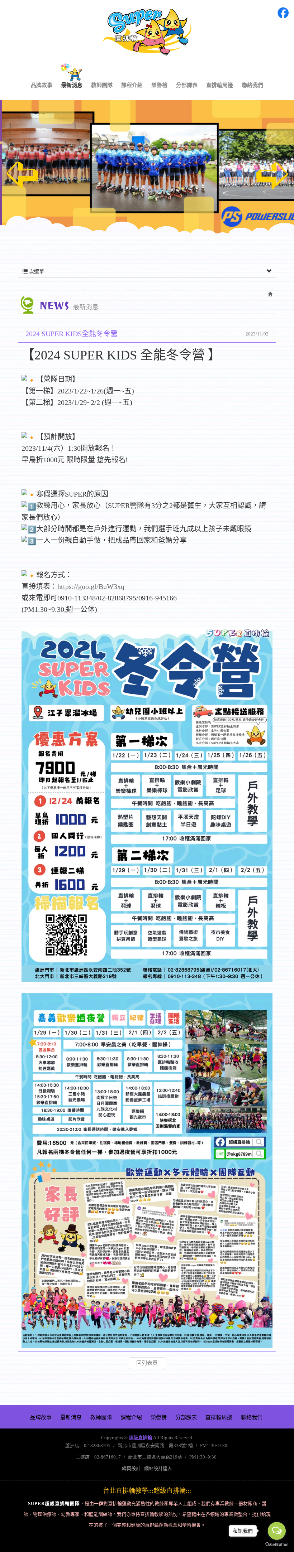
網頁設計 (131, 1468)
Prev (22, 175)
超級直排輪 (147, 32)
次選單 (36, 271)
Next (272, 175)
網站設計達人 (158, 1468)
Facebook (283, 13)
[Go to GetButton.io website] (276, 1544)
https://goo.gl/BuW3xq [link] (90, 586)
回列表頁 (147, 1363)
